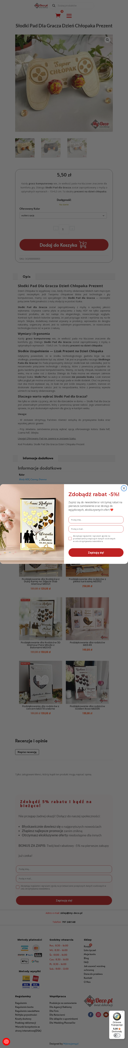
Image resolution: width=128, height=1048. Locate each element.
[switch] (117, 1035)
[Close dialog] (124, 488)
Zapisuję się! (96, 552)
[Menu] (123, 1013)
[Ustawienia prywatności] (6, 1042)
